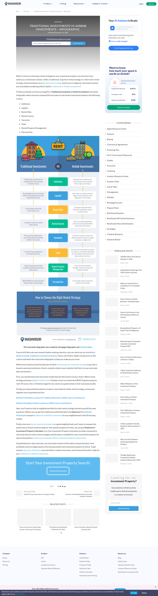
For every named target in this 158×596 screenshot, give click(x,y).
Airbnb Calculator (123, 107)
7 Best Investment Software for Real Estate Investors (130, 371)
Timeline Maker (86, 347)
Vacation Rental (113, 239)
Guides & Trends (99, 3)
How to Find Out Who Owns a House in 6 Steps (131, 358)
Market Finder (84, 561)
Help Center (122, 561)
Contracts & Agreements (117, 144)
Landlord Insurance (48, 565)
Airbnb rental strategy (52, 83)
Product (47, 3)
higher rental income (41, 380)
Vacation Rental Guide (126, 565)
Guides (110, 160)
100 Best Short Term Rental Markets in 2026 (130, 258)
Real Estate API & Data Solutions (121, 218)
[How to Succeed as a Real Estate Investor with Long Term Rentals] (30, 517)
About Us (6, 561)
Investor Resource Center (117, 176)
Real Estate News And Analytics (120, 223)
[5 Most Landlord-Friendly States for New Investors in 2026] (111, 427)
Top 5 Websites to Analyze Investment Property (130, 411)
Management (112, 192)
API (42, 558)
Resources (78, 3)
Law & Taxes (112, 187)
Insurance (111, 165)
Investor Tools (113, 181)
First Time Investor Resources (119, 155)
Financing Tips (113, 150)
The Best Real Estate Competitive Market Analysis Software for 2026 (130, 457)
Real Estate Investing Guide (128, 572)
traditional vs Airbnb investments (66, 86)
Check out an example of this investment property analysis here (60, 438)
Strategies (111, 229)
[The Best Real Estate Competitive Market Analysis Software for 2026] (111, 458)
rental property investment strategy (72, 364)
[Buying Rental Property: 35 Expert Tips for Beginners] (111, 331)
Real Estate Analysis (115, 213)
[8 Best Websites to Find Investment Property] (111, 387)
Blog (17, 11)
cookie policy (20, 594)
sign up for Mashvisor (32, 450)
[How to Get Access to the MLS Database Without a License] (111, 315)
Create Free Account (58, 471)
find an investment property (41, 424)
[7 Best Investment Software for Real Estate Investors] (111, 373)
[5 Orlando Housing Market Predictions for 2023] (58, 517)
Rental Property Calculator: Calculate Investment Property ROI (130, 343)
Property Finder (85, 565)
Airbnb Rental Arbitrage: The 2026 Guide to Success (131, 271)
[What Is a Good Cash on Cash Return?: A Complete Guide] (111, 286)
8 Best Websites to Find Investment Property (129, 385)
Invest (43, 561)
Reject (144, 593)
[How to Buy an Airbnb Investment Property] (111, 400)
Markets (110, 197)
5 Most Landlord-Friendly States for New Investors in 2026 (130, 426)
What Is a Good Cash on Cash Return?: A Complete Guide (130, 285)
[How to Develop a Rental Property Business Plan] (86, 517)
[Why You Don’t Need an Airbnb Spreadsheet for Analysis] (111, 442)
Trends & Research (115, 234)
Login (141, 4)
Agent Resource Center (116, 129)
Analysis (110, 134)
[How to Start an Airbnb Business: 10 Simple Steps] (111, 302)
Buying (110, 139)
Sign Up (151, 4)
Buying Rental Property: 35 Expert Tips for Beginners (130, 329)
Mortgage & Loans (114, 202)
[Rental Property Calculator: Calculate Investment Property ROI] (111, 344)
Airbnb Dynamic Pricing (88, 575)
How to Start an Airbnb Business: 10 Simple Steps (129, 300)
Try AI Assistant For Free (124, 48)
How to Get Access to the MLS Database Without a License (129, 314)
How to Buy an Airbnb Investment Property (128, 398)
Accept (133, 593)
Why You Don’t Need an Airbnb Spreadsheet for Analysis (129, 441)
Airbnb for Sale (84, 568)
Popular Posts (113, 208)
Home (5, 558)
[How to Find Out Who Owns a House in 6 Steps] (111, 360)
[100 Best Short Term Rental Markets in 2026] (111, 259)
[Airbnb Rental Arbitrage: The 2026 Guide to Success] (111, 273)
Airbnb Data (84, 558)
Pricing (63, 3)
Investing (26, 11)
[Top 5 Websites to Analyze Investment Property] (111, 413)
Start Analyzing (123, 508)
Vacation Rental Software (50, 568)
